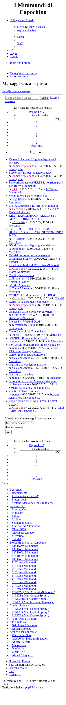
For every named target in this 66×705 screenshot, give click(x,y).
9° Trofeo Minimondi (24, 562)
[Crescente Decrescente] (33, 427)
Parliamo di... (17, 506)
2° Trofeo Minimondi (24, 585)
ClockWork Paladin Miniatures (30, 638)
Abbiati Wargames (22, 655)
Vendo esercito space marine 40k (28, 195)
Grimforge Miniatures (21, 318)
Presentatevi (19, 499)
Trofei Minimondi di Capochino (28, 542)
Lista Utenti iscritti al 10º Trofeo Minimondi (34, 265)
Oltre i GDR (19, 529)
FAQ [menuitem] (13, 49)
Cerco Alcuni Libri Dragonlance (27, 331)
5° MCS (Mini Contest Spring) (29, 598)
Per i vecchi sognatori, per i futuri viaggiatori (34, 344)
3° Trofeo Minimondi (24, 582)
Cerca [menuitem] (20, 36)
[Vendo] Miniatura (19, 285)
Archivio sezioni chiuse (23, 631)
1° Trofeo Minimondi (24, 588)
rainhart (16, 341)
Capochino (18, 209)
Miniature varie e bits (21, 374)
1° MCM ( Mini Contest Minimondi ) (33, 592)
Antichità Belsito (21, 628)
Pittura (15, 516)
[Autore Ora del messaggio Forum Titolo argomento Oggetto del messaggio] (33, 423)
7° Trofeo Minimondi (24, 569)
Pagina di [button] (36, 111)
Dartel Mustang (21, 288)
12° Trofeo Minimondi (25, 552)
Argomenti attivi (19, 76)
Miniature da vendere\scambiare (27, 364)
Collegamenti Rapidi (22, 20)
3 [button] (36, 129)
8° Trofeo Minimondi (24, 565)
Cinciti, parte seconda (21, 275)
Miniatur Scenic (21, 258)
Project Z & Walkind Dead (24, 321)
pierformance (19, 324)
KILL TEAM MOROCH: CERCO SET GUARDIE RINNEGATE (32, 217)
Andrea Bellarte (21, 641)
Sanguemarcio (20, 384)
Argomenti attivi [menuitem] (26, 30)
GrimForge (18, 314)
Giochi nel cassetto (23, 532)
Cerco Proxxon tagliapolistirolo (27, 354)
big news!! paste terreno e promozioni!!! (32, 311)
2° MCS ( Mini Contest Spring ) (30, 612)
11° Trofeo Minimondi (25, 555)
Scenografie (16, 169)
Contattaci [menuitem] (15, 674)
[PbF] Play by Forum (24, 618)
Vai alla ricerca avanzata (16, 91)
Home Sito (15, 661)
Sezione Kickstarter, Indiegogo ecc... (34, 349)
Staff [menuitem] (20, 43)
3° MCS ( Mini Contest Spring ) (30, 608)
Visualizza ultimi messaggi (21, 418)
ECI (14, 189)
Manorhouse (19, 645)
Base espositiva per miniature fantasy (30, 172)
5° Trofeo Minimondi (24, 575)
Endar (15, 334)
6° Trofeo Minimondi (24, 572)
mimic (15, 348)
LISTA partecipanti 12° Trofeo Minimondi (33, 205)
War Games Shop (22, 635)
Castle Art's (18, 651)
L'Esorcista (18, 222)
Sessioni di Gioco (19, 281)
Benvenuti (16, 489)
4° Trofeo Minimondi (24, 579)
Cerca (44, 97)
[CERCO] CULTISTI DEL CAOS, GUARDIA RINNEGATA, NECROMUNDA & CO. (36, 232)
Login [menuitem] (13, 53)
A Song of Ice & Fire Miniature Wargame (33, 381)
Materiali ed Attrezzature (26, 526)
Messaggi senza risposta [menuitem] (31, 26)
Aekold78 (18, 248)
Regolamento (19, 492)
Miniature (17, 512)
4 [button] (36, 132)
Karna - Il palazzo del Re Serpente (29, 301)
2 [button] (36, 125)
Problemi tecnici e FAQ (25, 496)
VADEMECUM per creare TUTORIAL (32, 295)
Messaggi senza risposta (23, 73)
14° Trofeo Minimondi (25, 545)
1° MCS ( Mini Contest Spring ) (30, 615)
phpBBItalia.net (34, 687)
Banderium (18, 278)
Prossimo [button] (36, 145)
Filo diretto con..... (20, 622)
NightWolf (18, 199)
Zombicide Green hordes (23, 391)
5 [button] (36, 135)
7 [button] (36, 142)
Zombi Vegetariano (23, 166)
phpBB (21, 680)
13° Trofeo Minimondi (25, 549)
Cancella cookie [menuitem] (18, 668)
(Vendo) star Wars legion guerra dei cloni (32, 245)
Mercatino (15, 202)
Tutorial (13, 262)
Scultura (16, 519)
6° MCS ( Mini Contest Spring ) (30, 595)
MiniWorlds (19, 648)
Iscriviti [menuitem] (14, 56)
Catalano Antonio (22, 357)
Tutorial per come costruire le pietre (29, 255)
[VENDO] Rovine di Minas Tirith (28, 338)
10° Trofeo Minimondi (25, 559)
